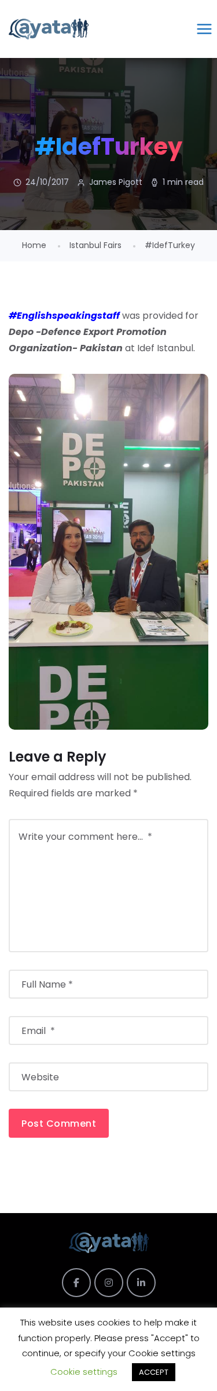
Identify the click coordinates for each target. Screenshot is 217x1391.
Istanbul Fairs (95, 245)
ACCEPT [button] (153, 1372)
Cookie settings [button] (83, 1371)
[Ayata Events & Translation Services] (48, 29)
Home (34, 245)
